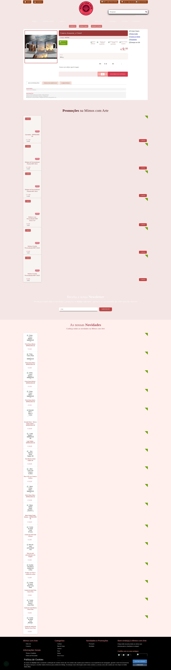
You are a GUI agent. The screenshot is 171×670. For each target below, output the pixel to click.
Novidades (91, 646)
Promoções (91, 644)
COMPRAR (143, 140)
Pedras (59, 653)
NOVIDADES (136, 21)
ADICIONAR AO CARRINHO (117, 74)
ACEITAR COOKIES (140, 661)
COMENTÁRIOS (65, 83)
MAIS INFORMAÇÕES (33, 83)
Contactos (28, 646)
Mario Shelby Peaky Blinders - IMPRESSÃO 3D (30, 517)
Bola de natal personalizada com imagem (30, 555)
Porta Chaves (60, 655)
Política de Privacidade (31, 655)
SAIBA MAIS (140, 664)
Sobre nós (28, 644)
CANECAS (72, 26)
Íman (58, 651)
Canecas (59, 648)
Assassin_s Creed (96, 26)
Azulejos (59, 644)
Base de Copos (61, 646)
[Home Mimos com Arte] (86, 15)
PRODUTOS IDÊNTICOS (50, 83)
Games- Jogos (83, 26)
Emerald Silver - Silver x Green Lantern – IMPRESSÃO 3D (30, 423)
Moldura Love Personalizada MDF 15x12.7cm (32, 218)
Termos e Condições (31, 653)
